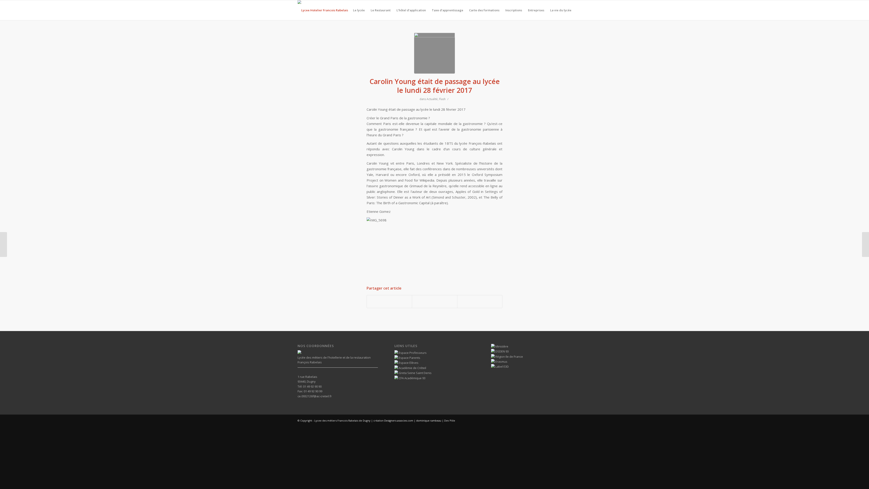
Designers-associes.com (398, 420)
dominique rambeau (428, 420)
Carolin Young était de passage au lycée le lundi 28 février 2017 (435, 86)
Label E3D (502, 366)
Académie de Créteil (412, 368)
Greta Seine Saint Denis (415, 373)
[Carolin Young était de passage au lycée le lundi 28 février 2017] (434, 53)
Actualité (432, 99)
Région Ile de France (509, 357)
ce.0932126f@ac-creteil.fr (315, 396)
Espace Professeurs (412, 353)
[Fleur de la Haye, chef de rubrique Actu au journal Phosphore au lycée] (865, 244)
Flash (442, 99)
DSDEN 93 (502, 351)
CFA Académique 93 (411, 378)
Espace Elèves (408, 363)
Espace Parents (409, 358)
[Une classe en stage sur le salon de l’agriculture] (3, 244)
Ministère (501, 346)
